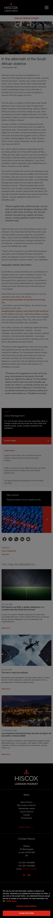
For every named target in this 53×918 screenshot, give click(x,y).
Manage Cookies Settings (26, 906)
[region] (26, 901)
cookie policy (11, 901)
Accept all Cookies (26, 913)
